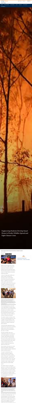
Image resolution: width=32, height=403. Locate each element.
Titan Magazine (3, 6)
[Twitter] (7, 254)
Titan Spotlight (12, 4)
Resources (20, 4)
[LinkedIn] (9, 254)
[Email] (10, 254)
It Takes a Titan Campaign (26, 259)
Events (17, 4)
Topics (2, 4)
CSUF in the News (6, 4)
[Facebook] (6, 254)
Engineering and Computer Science (21, 258)
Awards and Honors (19, 259)
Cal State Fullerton (4, 1)
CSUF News (3, 2)
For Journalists (25, 4)
